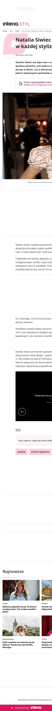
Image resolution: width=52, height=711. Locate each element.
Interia (5, 31)
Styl (11, 31)
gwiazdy (21, 451)
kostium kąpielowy (40, 451)
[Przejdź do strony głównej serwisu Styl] (25, 24)
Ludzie (17, 31)
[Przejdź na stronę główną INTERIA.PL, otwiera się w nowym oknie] (11, 24)
